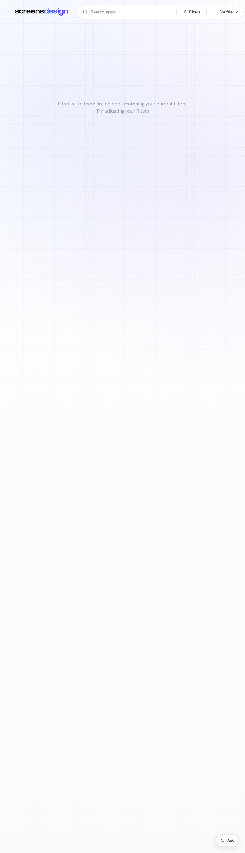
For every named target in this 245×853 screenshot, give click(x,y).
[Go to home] (41, 12)
